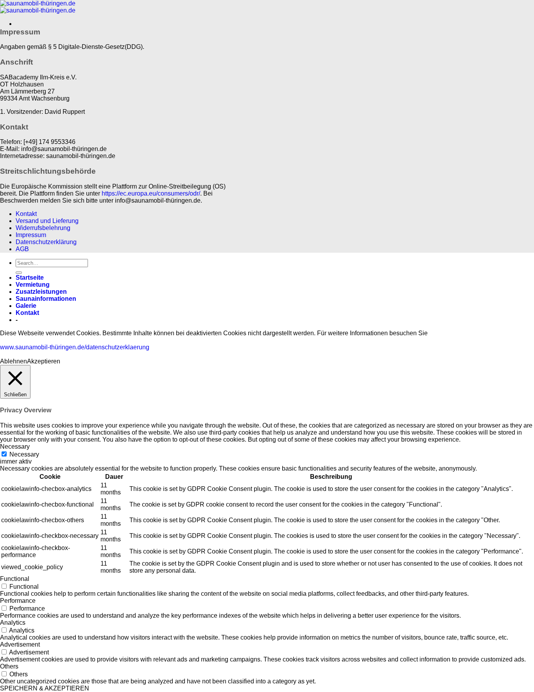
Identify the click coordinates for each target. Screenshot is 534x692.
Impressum (31, 235)
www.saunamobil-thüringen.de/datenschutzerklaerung (74, 347)
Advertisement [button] (20, 644)
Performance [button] (18, 600)
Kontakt (26, 213)
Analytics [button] (12, 622)
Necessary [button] (15, 446)
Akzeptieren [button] (43, 361)
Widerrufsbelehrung (43, 228)
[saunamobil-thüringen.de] (37, 7)
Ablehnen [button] (13, 361)
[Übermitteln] (19, 272)
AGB (22, 249)
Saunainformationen (46, 298)
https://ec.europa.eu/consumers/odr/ (151, 193)
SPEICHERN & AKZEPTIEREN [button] (44, 688)
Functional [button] (14, 578)
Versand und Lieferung (47, 220)
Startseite (30, 277)
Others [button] (9, 666)
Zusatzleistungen (41, 291)
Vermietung (33, 284)
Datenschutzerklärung (46, 242)
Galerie (26, 305)
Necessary (24, 454)
